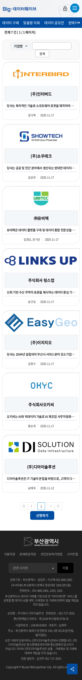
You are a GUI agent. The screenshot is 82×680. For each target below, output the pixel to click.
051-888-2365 (64, 579)
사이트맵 (72, 554)
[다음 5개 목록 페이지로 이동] (51, 506)
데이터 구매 (10, 22)
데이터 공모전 (54, 22)
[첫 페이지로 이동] (24, 506)
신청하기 (42, 515)
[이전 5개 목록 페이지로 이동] (31, 506)
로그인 (65, 8)
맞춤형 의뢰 (31, 22)
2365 (53, 590)
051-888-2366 (40, 590)
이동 (65, 568)
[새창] (41, 542)
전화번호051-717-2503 (60, 613)
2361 (60, 590)
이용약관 (9, 554)
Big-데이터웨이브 (20, 9)
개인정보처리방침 (51, 554)
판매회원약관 (27, 554)
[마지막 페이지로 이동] (58, 506)
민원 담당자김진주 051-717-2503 (41, 658)
